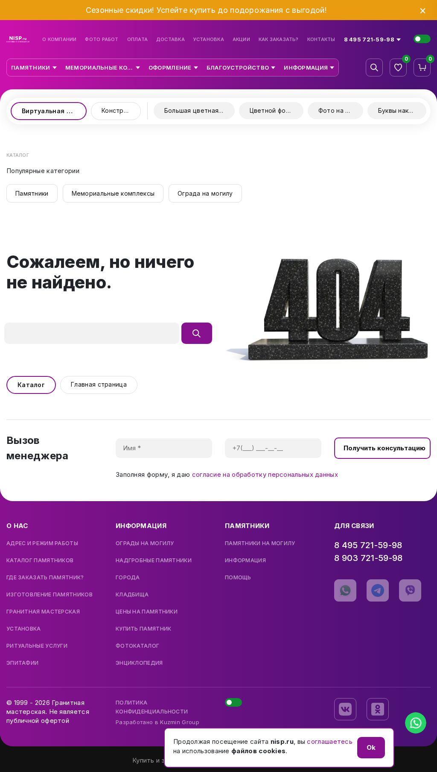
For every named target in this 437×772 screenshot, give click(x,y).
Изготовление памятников (49, 594)
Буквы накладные (402, 110)
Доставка (170, 39)
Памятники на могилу (260, 543)
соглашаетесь (330, 741)
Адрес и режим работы (42, 543)
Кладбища (132, 594)
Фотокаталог (137, 646)
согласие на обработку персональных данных (265, 474)
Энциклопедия (139, 663)
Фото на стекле (340, 110)
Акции (241, 39)
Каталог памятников (39, 560)
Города (128, 577)
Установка (208, 39)
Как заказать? (279, 39)
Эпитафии (22, 663)
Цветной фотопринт (276, 110)
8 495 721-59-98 (368, 545)
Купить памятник (144, 628)
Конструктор (121, 110)
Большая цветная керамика (199, 110)
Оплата (137, 39)
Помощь (238, 577)
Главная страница (99, 384)
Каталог (31, 384)
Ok (371, 747)
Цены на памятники (147, 611)
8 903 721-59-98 (368, 558)
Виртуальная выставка (54, 110)
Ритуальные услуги (36, 646)
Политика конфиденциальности (152, 707)
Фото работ (101, 39)
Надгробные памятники (154, 560)
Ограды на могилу (145, 543)
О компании (59, 39)
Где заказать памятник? (45, 577)
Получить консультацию (384, 448)
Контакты (321, 39)
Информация (245, 560)
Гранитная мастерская (43, 611)
